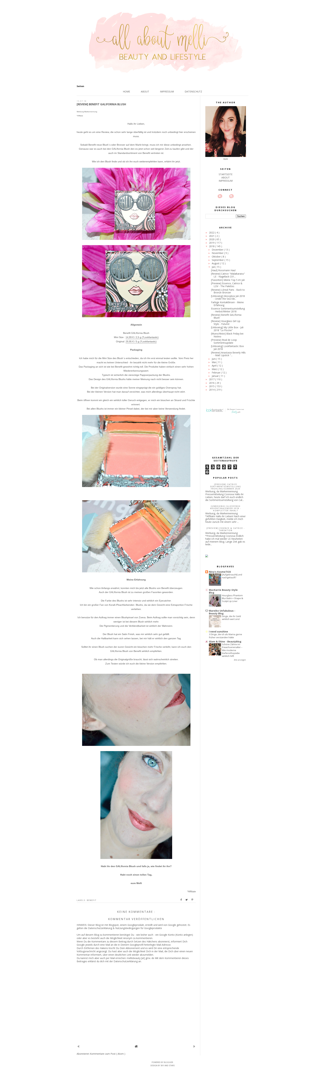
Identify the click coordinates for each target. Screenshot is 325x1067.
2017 (212, 379)
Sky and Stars (168, 1065)
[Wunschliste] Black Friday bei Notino (227, 335)
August (216, 263)
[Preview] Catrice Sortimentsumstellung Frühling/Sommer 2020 (225, 486)
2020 (212, 239)
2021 (212, 236)
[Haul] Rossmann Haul (223, 270)
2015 (212, 386)
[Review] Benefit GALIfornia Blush (226, 316)
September (218, 260)
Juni (214, 358)
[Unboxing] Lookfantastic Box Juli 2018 (227, 347)
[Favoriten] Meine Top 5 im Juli (228, 280)
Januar (215, 376)
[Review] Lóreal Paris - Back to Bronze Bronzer (228, 291)
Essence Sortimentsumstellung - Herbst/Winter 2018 (228, 310)
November (218, 253)
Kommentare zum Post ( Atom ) (107, 1053)
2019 (212, 242)
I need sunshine (218, 631)
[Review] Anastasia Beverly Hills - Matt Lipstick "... (228, 354)
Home (126, 91)
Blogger (168, 1062)
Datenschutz (193, 91)
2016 (212, 382)
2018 (212, 246)
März (215, 369)
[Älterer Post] (194, 1046)
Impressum (167, 91)
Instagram (231, 196)
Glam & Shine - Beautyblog (225, 641)
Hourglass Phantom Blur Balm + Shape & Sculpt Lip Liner (232, 598)
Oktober (216, 256)
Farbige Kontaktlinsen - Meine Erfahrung (227, 304)
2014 (212, 389)
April (214, 365)
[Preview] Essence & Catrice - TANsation (226, 529)
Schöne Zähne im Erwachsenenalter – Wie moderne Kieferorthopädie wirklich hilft (232, 650)
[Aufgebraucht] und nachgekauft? (232, 576)
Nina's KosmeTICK (220, 571)
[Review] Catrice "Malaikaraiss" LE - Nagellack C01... (228, 275)
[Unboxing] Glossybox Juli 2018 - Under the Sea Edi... (228, 297)
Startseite (225, 174)
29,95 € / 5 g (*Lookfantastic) (141, 341)
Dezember (218, 249)
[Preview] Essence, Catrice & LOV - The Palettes (226, 285)
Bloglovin (219, 196)
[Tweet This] (187, 899)
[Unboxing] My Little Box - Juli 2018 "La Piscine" (227, 329)
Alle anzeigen (240, 660)
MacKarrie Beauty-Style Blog (223, 591)
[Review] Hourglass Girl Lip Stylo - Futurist (225, 322)
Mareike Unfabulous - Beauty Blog (222, 612)
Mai (214, 362)
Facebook (225, 196)
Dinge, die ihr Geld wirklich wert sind (231, 618)
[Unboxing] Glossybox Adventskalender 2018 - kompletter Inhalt (225, 508)
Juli (213, 266)
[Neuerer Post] (78, 1046)
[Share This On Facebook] (181, 899)
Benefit (91, 900)
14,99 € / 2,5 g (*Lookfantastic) (142, 337)
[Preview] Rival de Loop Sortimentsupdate (224, 341)
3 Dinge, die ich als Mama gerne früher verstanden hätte (225, 636)
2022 (212, 232)
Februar (216, 372)
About (145, 91)
